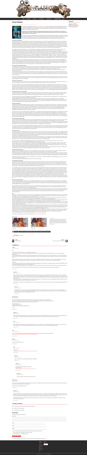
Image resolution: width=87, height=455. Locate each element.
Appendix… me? (33, 227)
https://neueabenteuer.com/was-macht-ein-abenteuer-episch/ (25, 368)
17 (36, 24)
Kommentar (14, 416)
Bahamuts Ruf (43, 26)
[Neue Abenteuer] (43, 17)
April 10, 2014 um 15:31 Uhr (16, 313)
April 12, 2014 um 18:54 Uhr (15, 340)
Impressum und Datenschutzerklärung (41, 448)
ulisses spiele (48, 231)
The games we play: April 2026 (16, 227)
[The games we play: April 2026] (21, 222)
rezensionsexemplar (30, 231)
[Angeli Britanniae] (59, 221)
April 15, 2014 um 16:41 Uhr (20, 374)
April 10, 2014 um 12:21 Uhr (16, 273)
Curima (13, 247)
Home (24, 18)
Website (13, 428)
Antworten (15, 268)
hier (35, 199)
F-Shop (45, 213)
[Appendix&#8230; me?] (40, 222)
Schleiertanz (38, 26)
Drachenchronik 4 (39, 196)
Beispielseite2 (41, 445)
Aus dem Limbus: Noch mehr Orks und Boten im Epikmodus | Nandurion (24, 406)
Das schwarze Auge (24, 24)
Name (13, 422)
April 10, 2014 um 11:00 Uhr (15, 248)
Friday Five (34, 18)
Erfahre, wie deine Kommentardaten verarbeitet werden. (38, 438)
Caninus (19, 24)
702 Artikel (21, 235)
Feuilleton (28, 18)
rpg (35, 231)
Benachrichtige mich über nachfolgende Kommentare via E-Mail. (22, 432)
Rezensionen (41, 18)
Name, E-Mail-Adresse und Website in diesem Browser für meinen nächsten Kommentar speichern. (27, 430)
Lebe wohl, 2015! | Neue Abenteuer (19, 408)
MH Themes (49, 454)
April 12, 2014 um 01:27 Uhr (16, 322)
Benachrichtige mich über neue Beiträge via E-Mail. (20, 433)
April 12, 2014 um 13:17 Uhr (15, 331)
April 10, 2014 (15, 24)
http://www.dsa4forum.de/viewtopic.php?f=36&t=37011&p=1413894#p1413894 (24, 334)
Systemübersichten (57, 18)
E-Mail (13, 425)
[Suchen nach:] (46, 444)
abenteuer (16, 231)
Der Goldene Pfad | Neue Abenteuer (19, 410)
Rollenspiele (33, 24)
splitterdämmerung (41, 231)
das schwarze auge (22, 231)
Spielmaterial (48, 18)
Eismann (13, 339)
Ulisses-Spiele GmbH (37, 213)
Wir (63, 18)
